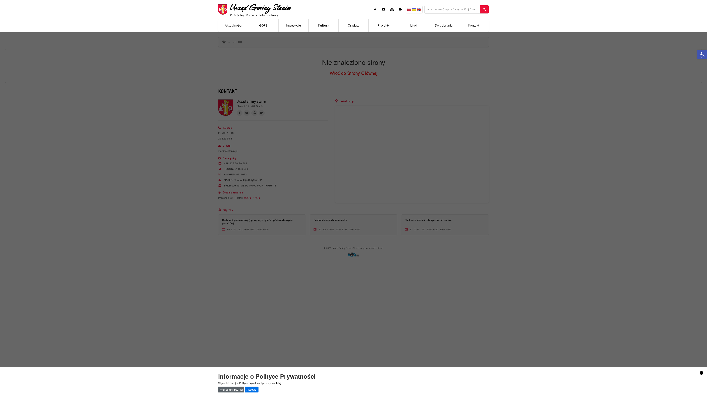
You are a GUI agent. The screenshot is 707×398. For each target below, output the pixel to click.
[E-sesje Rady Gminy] (400, 9)
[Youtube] (383, 9)
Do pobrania (444, 25)
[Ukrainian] (414, 9)
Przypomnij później (231, 389)
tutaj (278, 383)
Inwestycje (293, 25)
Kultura (323, 25)
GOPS (263, 25)
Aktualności (233, 25)
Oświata (353, 25)
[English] (419, 9)
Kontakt (473, 25)
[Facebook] (375, 9)
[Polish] (409, 9)
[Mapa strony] (392, 9)
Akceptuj (252, 389)
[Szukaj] (484, 9)
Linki (413, 25)
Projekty (384, 25)
